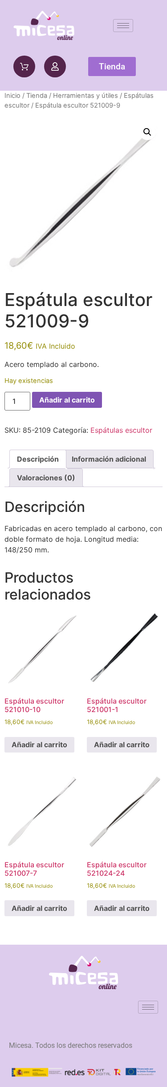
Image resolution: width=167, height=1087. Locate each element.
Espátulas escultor (121, 430)
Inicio (12, 96)
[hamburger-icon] (123, 25)
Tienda (36, 96)
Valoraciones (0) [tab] (46, 477)
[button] (147, 132)
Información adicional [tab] (109, 459)
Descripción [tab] (38, 459)
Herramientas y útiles (85, 96)
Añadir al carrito (67, 399)
